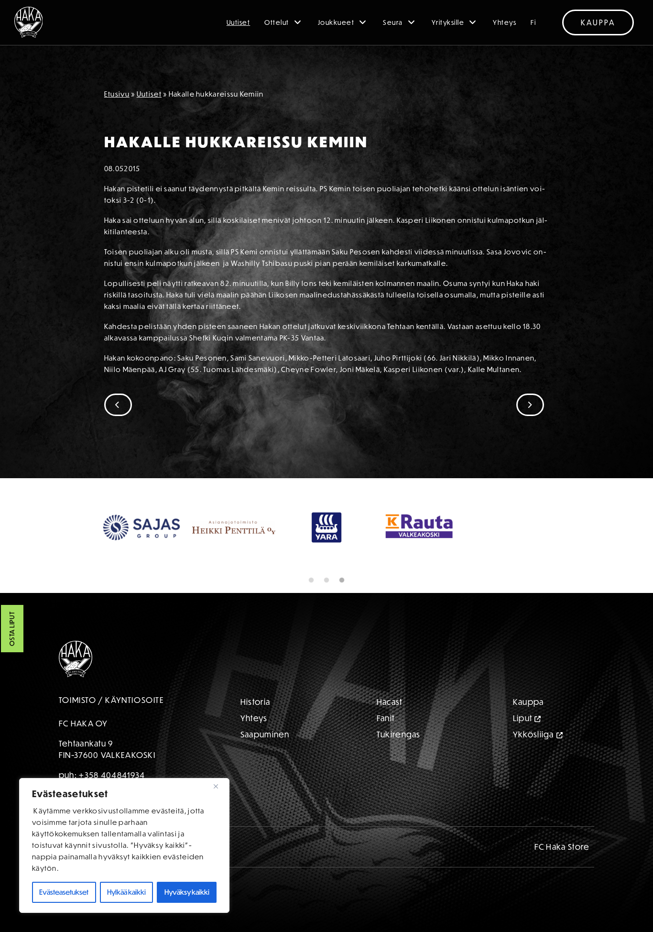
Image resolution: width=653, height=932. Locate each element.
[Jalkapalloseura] (28, 22)
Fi (533, 22)
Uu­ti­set (149, 94)
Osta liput (12, 629)
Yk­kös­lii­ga (533, 734)
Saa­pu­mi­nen (265, 734)
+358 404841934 (112, 775)
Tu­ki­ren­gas (399, 734)
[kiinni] (219, 786)
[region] (124, 845)
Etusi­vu (117, 94)
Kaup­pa (528, 702)
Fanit (386, 718)
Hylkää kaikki (126, 892)
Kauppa (598, 22)
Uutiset (238, 22)
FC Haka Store (562, 847)
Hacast (390, 702)
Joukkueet (336, 22)
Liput (523, 718)
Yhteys (504, 22)
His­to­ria (255, 702)
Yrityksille (448, 22)
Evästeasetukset (63, 892)
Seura (393, 22)
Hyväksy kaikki (186, 892)
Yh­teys (254, 718)
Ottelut (276, 22)
